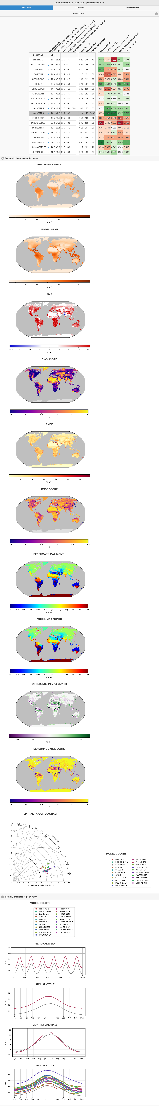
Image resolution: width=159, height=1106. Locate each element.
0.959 (120, 84)
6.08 (81, 99)
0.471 (107, 79)
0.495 (101, 69)
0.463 (107, 147)
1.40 (92, 60)
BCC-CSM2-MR (38, 65)
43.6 (58, 94)
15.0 (81, 79)
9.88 (81, 128)
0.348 (101, 103)
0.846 (113, 94)
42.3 (58, 103)
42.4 (58, 89)
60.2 (68, 142)
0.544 (101, 142)
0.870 (120, 137)
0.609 (126, 133)
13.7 (86, 84)
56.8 (68, 147)
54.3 (58, 123)
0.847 (113, 133)
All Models (79, 8)
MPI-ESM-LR (38, 128)
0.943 (120, 142)
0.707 (126, 113)
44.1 (53, 113)
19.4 (86, 128)
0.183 (101, 123)
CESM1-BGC (38, 79)
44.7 (53, 147)
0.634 (126, 69)
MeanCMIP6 (38, 113)
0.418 (101, 152)
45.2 (68, 128)
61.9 (68, 74)
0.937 (120, 113)
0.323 (101, 137)
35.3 (58, 60)
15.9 (81, 118)
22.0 (86, 137)
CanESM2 (38, 69)
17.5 (86, 60)
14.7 (86, 113)
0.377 (101, 108)
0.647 (126, 60)
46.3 (53, 137)
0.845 (113, 65)
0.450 (107, 137)
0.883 (113, 113)
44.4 (53, 89)
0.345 (101, 74)
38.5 (53, 84)
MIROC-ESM (38, 118)
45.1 (58, 118)
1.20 (92, 128)
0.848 (113, 84)
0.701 (126, 84)
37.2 (58, 142)
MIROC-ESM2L (38, 123)
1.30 (92, 74)
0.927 (120, 99)
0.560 (126, 123)
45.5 (53, 118)
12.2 (81, 89)
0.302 (101, 118)
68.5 (68, 123)
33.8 (58, 69)
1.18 (92, 79)
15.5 (86, 108)
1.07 (92, 152)
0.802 (120, 123)
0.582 (107, 65)
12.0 (81, 94)
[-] (48, 55)
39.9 (58, 65)
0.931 (120, 65)
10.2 (81, 133)
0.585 (107, 142)
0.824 (113, 89)
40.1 (58, 152)
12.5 (81, 74)
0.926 (120, 69)
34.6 (53, 69)
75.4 (68, 108)
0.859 (113, 108)
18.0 (86, 69)
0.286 (101, 79)
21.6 (74, 108)
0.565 (107, 152)
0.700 (126, 142)
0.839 (113, 128)
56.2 (53, 123)
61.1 (68, 65)
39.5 (68, 69)
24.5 (86, 118)
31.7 (63, 60)
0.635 (126, 94)
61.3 (68, 89)
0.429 (107, 74)
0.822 (113, 123)
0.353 (101, 133)
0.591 (126, 79)
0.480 (101, 60)
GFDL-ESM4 (38, 94)
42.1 (58, 74)
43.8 (53, 103)
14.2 (86, 142)
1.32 (92, 69)
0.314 (101, 147)
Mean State (26, 8)
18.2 (86, 94)
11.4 (81, 113)
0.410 (107, 89)
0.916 (120, 89)
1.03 (92, 108)
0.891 (120, 128)
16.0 (86, 65)
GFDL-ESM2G (38, 89)
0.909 (120, 103)
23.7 (81, 123)
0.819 (113, 69)
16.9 (86, 152)
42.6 (53, 128)
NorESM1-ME (38, 137)
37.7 (53, 60)
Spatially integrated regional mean (33, 897)
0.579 (126, 89)
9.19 (81, 65)
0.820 (113, 118)
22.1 (86, 74)
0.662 (126, 152)
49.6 (53, 94)
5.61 (81, 60)
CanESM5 (38, 74)
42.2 (58, 113)
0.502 (107, 60)
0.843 (113, 103)
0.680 (107, 113)
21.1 (86, 79)
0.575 (126, 118)
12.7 (81, 147)
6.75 (81, 142)
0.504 (107, 128)
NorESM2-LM (38, 142)
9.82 (81, 152)
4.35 (81, 69)
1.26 (92, 118)
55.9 (68, 84)
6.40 (81, 84)
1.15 (92, 65)
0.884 (120, 79)
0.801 (113, 60)
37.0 (58, 84)
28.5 (86, 123)
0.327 (101, 94)
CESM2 (38, 84)
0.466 (107, 69)
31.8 (63, 108)
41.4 (53, 133)
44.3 (53, 74)
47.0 (53, 79)
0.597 (126, 147)
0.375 (101, 99)
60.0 (68, 152)
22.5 (86, 89)
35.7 (58, 99)
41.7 (53, 65)
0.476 (101, 65)
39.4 (58, 128)
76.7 (68, 94)
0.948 (120, 60)
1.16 (92, 94)
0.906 (120, 147)
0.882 (92, 113)
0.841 (113, 147)
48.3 (53, 108)
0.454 (107, 118)
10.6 (81, 108)
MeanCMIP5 (38, 108)
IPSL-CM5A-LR (38, 99)
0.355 (101, 128)
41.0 (58, 133)
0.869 (120, 133)
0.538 (107, 94)
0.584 (107, 84)
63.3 (68, 137)
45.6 (58, 79)
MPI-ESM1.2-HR (38, 133)
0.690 (126, 108)
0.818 (113, 74)
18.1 (86, 103)
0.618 (126, 128)
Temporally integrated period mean (33, 158)
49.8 (68, 118)
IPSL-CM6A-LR (38, 103)
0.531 (101, 84)
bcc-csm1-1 (38, 60)
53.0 (68, 99)
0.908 (120, 152)
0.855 (113, 152)
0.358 (101, 113)
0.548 (107, 99)
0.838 (113, 99)
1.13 (92, 133)
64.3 (68, 113)
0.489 (107, 133)
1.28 (92, 123)
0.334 (101, 89)
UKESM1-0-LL (38, 152)
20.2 (86, 147)
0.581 (126, 74)
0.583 (126, 137)
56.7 (68, 60)
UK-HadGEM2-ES (38, 147)
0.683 (126, 65)
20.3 (86, 133)
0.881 (120, 74)
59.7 (68, 103)
